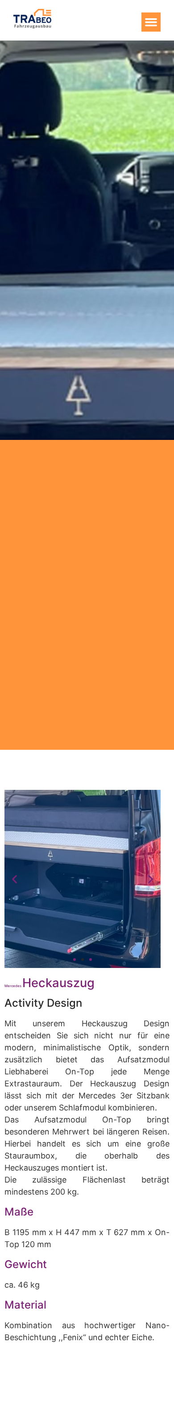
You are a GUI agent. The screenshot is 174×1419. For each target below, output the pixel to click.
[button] (151, 22)
